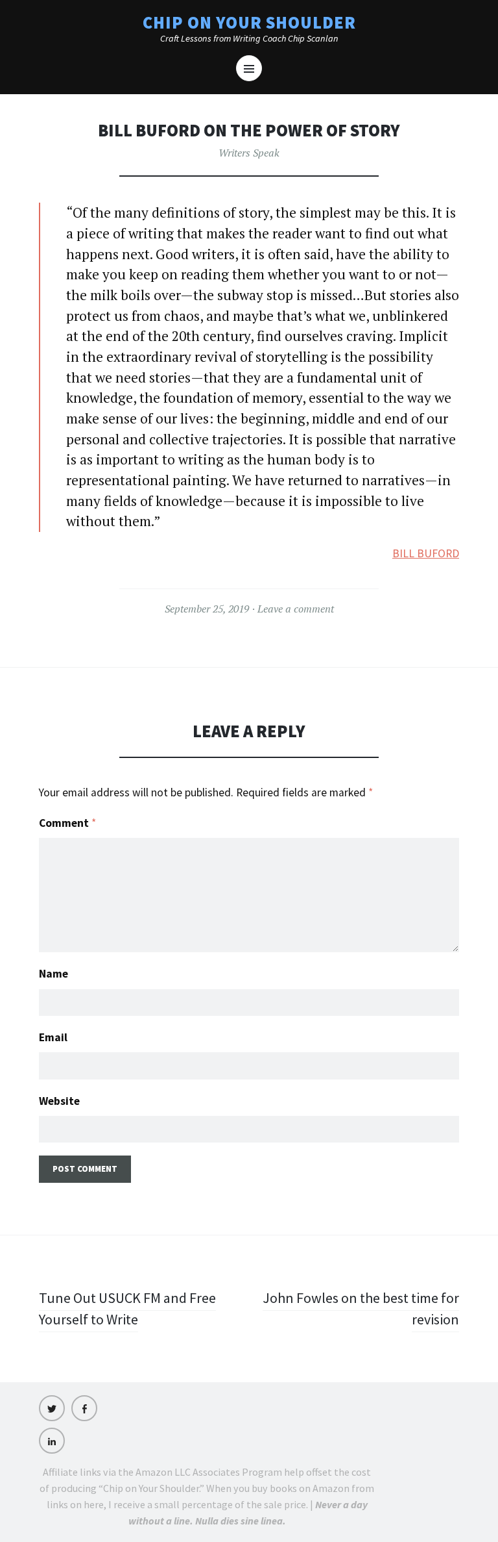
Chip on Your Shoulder (249, 22)
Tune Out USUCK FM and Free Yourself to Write (127, 1308)
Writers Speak (249, 152)
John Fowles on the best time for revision (361, 1308)
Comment (67, 823)
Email (53, 1037)
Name (53, 974)
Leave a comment (295, 608)
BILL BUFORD (425, 553)
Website (59, 1101)
